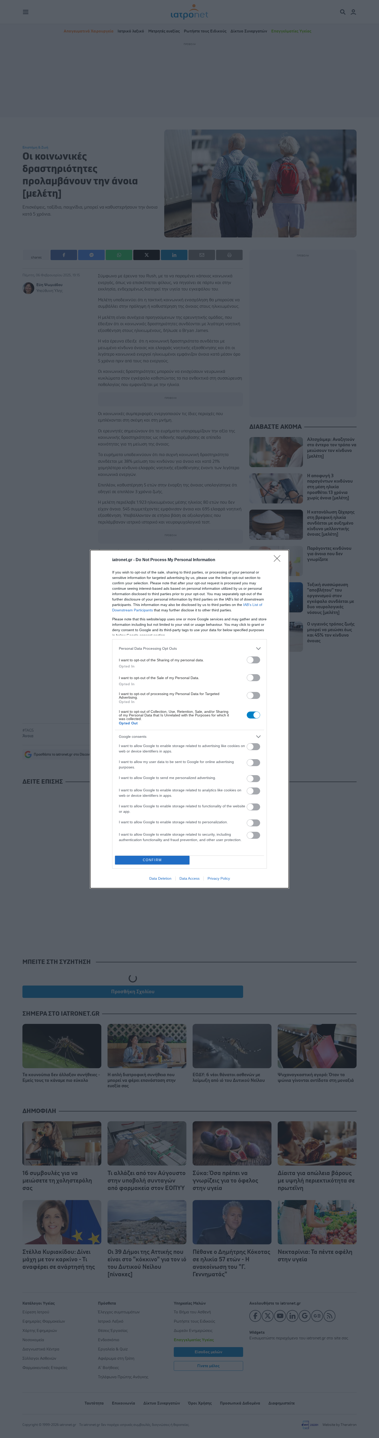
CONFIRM (152, 860)
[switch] (253, 659)
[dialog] (189, 719)
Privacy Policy (219, 878)
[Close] (279, 560)
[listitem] (189, 648)
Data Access (189, 878)
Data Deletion (160, 878)
